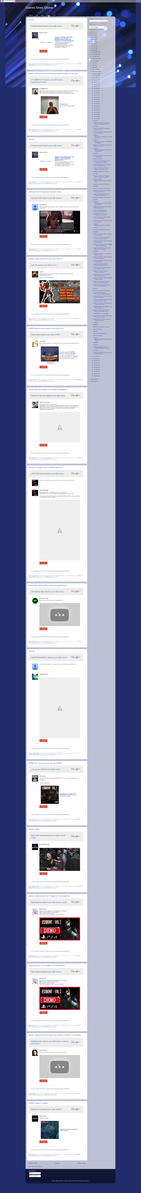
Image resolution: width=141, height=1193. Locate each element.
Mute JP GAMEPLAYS (33, 129)
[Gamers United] (34, 829)
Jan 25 (96, 88)
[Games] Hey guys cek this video (101, 197)
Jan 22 (96, 95)
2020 (92, 48)
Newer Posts (32, 1163)
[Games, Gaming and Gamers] (101, 184)
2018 (92, 379)
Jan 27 (96, 84)
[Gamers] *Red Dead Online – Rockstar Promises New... (101, 264)
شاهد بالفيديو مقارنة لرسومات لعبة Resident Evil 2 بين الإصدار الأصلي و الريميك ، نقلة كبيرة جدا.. (68, 795)
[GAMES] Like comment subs (100, 313)
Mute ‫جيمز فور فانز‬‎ (32, 819)
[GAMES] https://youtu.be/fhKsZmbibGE (101, 224)
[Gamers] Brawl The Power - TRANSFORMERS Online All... (101, 347)
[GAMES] (95, 186)
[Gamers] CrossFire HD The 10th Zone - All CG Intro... (101, 217)
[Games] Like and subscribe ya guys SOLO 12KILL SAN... (102, 316)
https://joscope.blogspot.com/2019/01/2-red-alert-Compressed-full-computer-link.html (59, 343)
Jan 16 (96, 108)
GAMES (57, 334)
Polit (37, 15)
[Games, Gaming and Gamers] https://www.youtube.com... (101, 168)
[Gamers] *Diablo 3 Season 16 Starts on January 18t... (102, 261)
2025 (92, 37)
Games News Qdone (39, 7)
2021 (92, 46)
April (93, 67)
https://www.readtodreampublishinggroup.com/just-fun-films (60, 493)
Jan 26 (96, 86)
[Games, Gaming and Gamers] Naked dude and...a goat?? (101, 176)
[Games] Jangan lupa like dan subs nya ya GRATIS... (46, 259)
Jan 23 (96, 92)
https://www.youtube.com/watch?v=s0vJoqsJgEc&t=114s (53, 1052)
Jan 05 (96, 367)
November (95, 54)
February (94, 71)
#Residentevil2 (42, 913)
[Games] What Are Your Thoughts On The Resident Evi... (102, 165)
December (95, 52)
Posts (32, 1173)
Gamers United (61, 902)
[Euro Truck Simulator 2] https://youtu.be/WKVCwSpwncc (102, 293)
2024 (92, 39)
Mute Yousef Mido (32, 379)
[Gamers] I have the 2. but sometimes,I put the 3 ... (100, 214)
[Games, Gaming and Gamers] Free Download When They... (102, 300)
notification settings (45, 59)
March (94, 69)
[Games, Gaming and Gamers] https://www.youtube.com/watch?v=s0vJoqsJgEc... (55, 1035)
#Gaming (52, 913)
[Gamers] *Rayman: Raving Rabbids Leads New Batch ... (102, 257)
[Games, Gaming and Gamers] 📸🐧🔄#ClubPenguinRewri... (102, 245)
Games (31, 15)
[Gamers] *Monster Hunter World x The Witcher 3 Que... (102, 268)
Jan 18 (96, 103)
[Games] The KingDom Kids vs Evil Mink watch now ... (46, 467)
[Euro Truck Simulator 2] (99, 333)
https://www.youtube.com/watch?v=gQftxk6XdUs (51, 600)
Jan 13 (96, 114)
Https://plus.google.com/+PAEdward (48, 404)
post (51, 26)
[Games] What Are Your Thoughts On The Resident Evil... (47, 965)
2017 (92, 381)
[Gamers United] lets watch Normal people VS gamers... (102, 303)
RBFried (76, 1180)
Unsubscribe (47, 64)
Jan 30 (96, 77)
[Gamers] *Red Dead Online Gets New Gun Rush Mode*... (102, 248)
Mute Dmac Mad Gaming (33, 886)
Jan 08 (96, 360)
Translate (101, 29)
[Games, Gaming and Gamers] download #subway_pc (101, 194)
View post (43, 51)
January (94, 73)
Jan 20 (96, 99)
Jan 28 (96, 82)
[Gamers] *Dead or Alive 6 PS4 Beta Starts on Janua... (102, 241)
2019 (92, 50)
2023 (92, 41)
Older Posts (81, 1163)
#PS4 (48, 913)
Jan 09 (96, 358)
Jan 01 (96, 376)
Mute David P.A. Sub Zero (34, 457)
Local (42, 15)
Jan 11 (95, 118)
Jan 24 (96, 90)
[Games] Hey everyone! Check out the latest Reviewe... (102, 320)
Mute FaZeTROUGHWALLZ (34, 753)
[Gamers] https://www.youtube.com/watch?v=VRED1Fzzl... (102, 203)
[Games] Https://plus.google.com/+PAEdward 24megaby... (102, 141)
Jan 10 (96, 356)
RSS (54, 15)
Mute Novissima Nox (33, 1093)
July (93, 63)
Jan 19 (96, 101)
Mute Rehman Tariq (32, 1154)
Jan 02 (96, 373)
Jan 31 (96, 75)
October (94, 56)
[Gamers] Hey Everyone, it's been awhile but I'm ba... (102, 191)
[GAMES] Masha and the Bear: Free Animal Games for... (102, 307)
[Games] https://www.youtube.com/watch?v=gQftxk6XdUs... (48, 585)
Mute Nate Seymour (32, 955)
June (93, 65)
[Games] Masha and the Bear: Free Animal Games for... (102, 297)
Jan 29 (96, 80)
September (95, 58)
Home (57, 1163)
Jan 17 (96, 105)
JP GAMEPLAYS (64, 104)
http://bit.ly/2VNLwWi (44, 783)
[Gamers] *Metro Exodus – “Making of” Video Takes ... (102, 234)
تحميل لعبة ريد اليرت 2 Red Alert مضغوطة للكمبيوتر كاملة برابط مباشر (68, 352)
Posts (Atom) (39, 1166)
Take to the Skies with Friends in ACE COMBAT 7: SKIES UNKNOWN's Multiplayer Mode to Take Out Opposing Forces (64, 158)
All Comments (34, 1176)
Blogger (87, 1180)
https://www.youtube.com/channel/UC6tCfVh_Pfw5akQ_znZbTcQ (55, 92)
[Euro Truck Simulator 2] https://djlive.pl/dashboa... (100, 211)
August (94, 60)
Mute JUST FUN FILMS (33, 575)
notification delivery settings (34, 754)
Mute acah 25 (31, 318)
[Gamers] (32, 651)
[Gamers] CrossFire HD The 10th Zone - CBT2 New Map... (101, 285)
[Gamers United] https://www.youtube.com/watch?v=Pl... (102, 180)
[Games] (31, 20)
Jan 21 (96, 97)
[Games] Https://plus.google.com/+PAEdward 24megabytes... (48, 389)
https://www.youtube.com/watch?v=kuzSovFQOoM (51, 914)
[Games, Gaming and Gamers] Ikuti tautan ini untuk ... (102, 353)
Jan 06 (96, 365)
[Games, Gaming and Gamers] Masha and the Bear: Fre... (101, 310)
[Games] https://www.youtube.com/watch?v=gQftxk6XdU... (102, 150)
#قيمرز (41, 780)
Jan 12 (96, 116)
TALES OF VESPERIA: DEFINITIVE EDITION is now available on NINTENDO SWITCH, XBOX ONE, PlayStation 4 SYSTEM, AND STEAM (64, 39)
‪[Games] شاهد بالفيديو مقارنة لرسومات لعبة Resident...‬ (46, 763)
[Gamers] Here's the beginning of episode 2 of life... (45, 192)
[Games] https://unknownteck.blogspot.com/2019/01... (102, 339)
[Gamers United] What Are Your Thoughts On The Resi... (101, 161)
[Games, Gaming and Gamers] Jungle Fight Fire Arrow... (101, 238)
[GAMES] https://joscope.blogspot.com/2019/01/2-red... (46, 328)
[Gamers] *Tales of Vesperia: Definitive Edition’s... (100, 271)
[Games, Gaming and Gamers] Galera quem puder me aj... (101, 123)
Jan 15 (96, 110)
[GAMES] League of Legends (38, 1103)
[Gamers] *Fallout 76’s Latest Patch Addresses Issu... (102, 254)
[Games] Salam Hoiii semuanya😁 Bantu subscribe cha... (102, 275)
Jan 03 (96, 371)
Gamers (59, 198)
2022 (92, 43)
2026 (92, 35)
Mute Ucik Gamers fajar (33, 641)
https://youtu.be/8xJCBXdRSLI (46, 277)
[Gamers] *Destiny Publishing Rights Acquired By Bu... (102, 278)
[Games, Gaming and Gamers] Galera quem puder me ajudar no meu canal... (54, 73)
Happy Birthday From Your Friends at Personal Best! (102, 207)
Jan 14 (96, 112)
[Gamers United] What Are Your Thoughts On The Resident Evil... (50, 896)
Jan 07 (96, 363)
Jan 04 (96, 369)
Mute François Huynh (33, 63)
